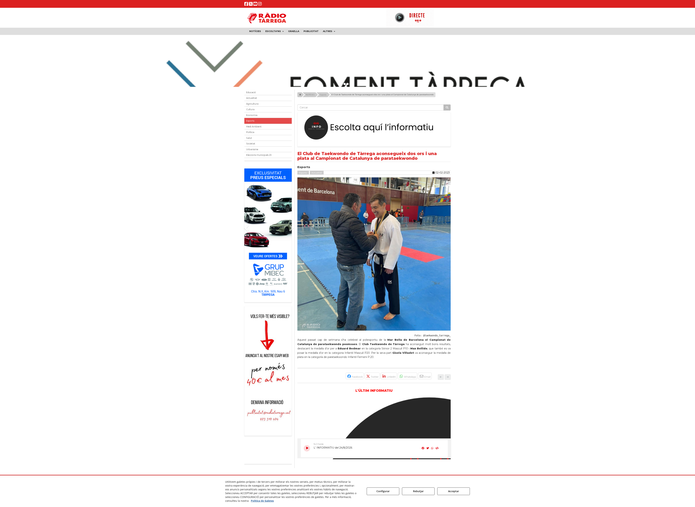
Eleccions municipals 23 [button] (258, 155)
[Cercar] (447, 107)
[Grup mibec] (268, 233)
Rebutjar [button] (418, 491)
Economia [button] (251, 115)
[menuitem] (255, 31)
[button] (246, 4)
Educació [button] (251, 92)
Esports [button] (250, 120)
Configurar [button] (383, 491)
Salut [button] (249, 138)
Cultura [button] (250, 109)
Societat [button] (250, 143)
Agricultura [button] (252, 103)
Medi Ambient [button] (254, 126)
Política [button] (250, 132)
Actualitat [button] (251, 98)
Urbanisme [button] (252, 149)
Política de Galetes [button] (262, 500)
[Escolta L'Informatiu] (374, 127)
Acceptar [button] (453, 491)
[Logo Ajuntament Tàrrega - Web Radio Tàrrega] (271, 475)
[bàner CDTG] (268, 348)
